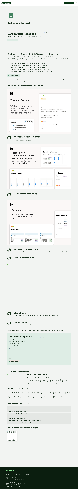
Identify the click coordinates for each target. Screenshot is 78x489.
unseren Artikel (41, 81)
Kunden (49, 2)
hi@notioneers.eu (10, 482)
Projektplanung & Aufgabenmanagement (12, 432)
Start (39, 2)
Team (54, 2)
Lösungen (44, 2)
